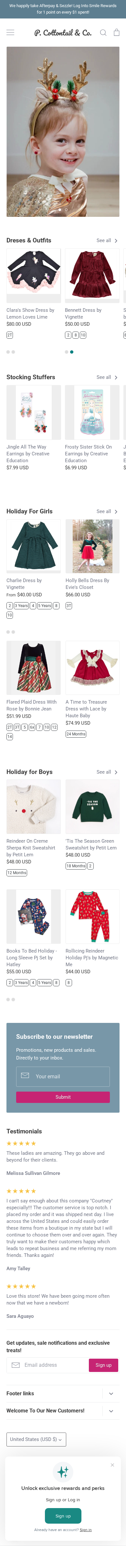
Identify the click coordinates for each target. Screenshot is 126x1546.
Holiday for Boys (29, 772)
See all (104, 240)
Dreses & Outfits (28, 240)
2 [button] (66, 209)
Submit (63, 1097)
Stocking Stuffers (30, 377)
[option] (63, 132)
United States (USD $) (33, 1439)
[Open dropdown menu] (111, 1393)
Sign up (103, 1365)
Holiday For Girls (29, 511)
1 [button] (59, 209)
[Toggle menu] (10, 32)
